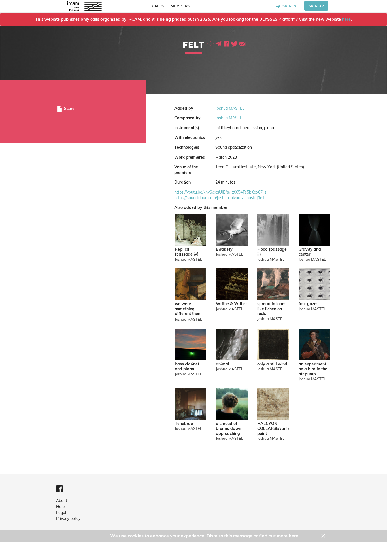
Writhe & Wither (231, 303)
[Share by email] (242, 43)
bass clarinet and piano (187, 367)
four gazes (308, 303)
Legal (61, 512)
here (346, 19)
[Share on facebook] (227, 43)
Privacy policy (68, 518)
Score (69, 108)
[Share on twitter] (235, 43)
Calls (158, 6)
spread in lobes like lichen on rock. (271, 308)
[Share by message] (219, 43)
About (61, 500)
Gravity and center (310, 252)
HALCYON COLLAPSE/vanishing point (273, 428)
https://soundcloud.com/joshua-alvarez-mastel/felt (219, 197)
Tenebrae (184, 423)
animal (222, 364)
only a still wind (272, 364)
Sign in (289, 6)
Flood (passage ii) (272, 252)
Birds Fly (224, 249)
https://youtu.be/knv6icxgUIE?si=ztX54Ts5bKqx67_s (220, 192)
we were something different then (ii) (187, 309)
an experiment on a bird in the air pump (313, 369)
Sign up (316, 6)
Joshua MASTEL (229, 108)
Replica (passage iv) (187, 252)
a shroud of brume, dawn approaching (228, 428)
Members (180, 6)
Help (60, 506)
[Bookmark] (211, 43)
